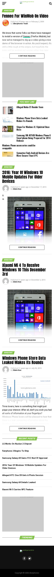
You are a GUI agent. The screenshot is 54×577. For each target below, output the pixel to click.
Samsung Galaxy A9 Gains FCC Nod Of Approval (24, 458)
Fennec (26, 36)
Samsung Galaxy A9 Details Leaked (19, 482)
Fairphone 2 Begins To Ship (15, 451)
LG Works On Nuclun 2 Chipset (17, 444)
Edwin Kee (17, 189)
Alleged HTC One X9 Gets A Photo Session (22, 475)
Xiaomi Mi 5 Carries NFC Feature (17, 489)
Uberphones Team (20, 24)
